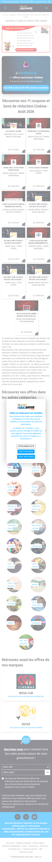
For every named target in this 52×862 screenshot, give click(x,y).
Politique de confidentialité (19, 461)
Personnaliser (26, 446)
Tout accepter (26, 456)
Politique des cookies (34, 461)
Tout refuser (26, 451)
